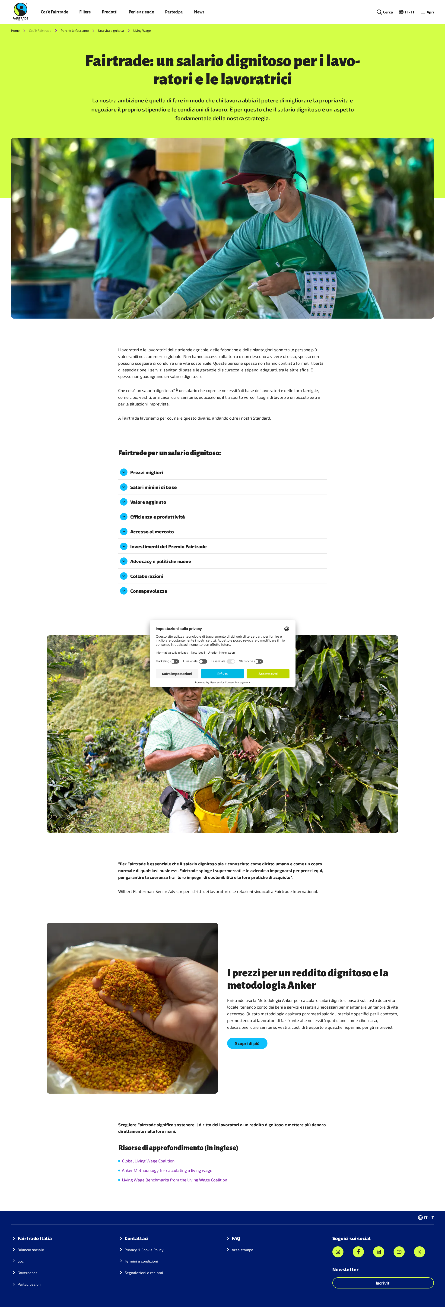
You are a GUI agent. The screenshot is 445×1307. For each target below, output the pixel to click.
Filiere (85, 12)
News (199, 12)
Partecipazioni (29, 1284)
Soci (21, 1261)
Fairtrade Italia (35, 1238)
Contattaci (137, 1238)
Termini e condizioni (141, 1261)
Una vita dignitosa (111, 30)
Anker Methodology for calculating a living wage (167, 1170)
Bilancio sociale (31, 1249)
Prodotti (110, 12)
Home (15, 30)
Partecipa (174, 12)
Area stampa (242, 1249)
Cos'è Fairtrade (54, 12)
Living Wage (142, 30)
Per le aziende (141, 12)
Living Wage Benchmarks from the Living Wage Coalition (174, 1179)
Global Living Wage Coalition (148, 1160)
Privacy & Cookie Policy (144, 1249)
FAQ (236, 1238)
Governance (28, 1272)
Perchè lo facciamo (75, 30)
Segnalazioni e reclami (144, 1272)
